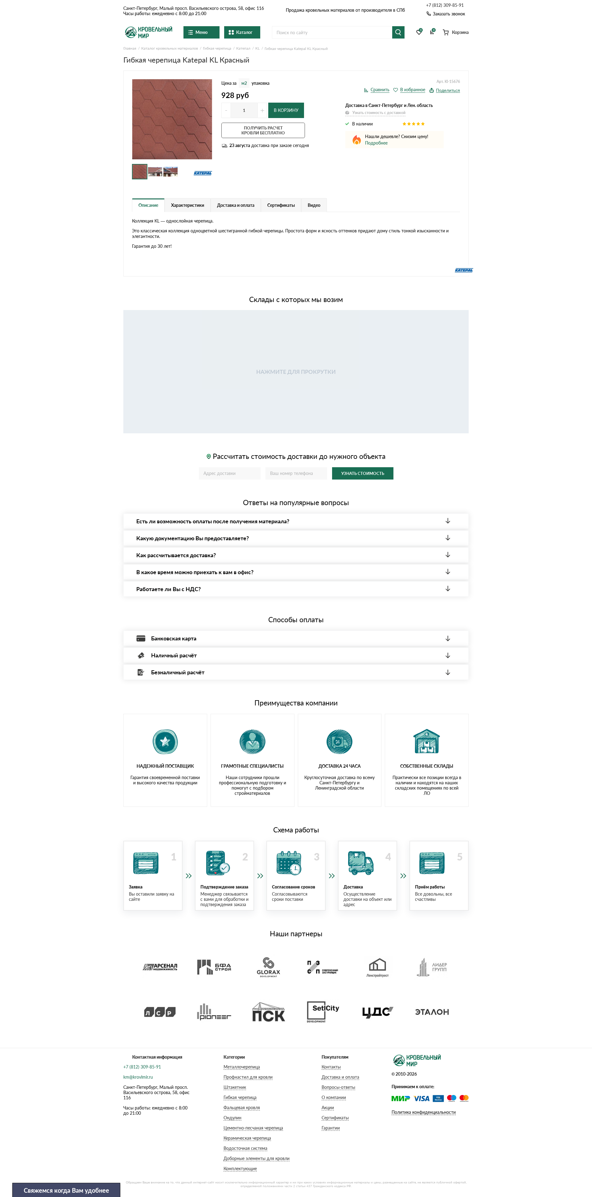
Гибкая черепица (240, 1097)
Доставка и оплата (340, 1077)
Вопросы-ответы (338, 1087)
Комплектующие (240, 1168)
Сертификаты (335, 1117)
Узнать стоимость (362, 473)
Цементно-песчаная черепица (253, 1127)
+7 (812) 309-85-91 (445, 5)
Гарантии (331, 1127)
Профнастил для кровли (248, 1077)
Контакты (331, 1066)
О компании (334, 1097)
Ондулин (232, 1117)
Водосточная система (245, 1148)
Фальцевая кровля (242, 1107)
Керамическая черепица (247, 1138)
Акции (328, 1107)
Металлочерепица (242, 1066)
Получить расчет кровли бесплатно (263, 130)
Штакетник (235, 1087)
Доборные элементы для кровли (257, 1158)
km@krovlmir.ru (138, 1077)
